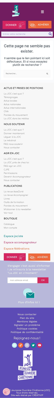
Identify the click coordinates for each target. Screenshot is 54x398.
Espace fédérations (16, 248)
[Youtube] (39, 345)
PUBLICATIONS (13, 186)
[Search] (50, 34)
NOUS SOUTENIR (14, 124)
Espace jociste (13, 236)
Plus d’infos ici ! (29, 302)
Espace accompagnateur (20, 242)
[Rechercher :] (27, 73)
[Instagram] (27, 345)
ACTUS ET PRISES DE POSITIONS (23, 88)
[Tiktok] (20, 345)
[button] (42, 11)
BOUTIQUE (10, 218)
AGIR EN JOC (11, 153)
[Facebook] (14, 345)
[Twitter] (33, 345)
